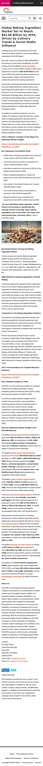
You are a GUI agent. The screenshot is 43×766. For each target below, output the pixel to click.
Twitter (20, 661)
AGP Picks (5, 3)
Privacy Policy (27, 763)
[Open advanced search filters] (34, 18)
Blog (26, 661)
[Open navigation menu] (4, 18)
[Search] (29, 18)
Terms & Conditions (31, 758)
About (12, 754)
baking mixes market (19, 435)
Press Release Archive (24, 754)
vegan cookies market (19, 479)
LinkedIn (13, 661)
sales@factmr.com (18, 658)
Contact (38, 763)
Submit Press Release (13, 758)
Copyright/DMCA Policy (11, 763)
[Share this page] (40, 18)
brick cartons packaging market (18, 495)
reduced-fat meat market (21, 545)
